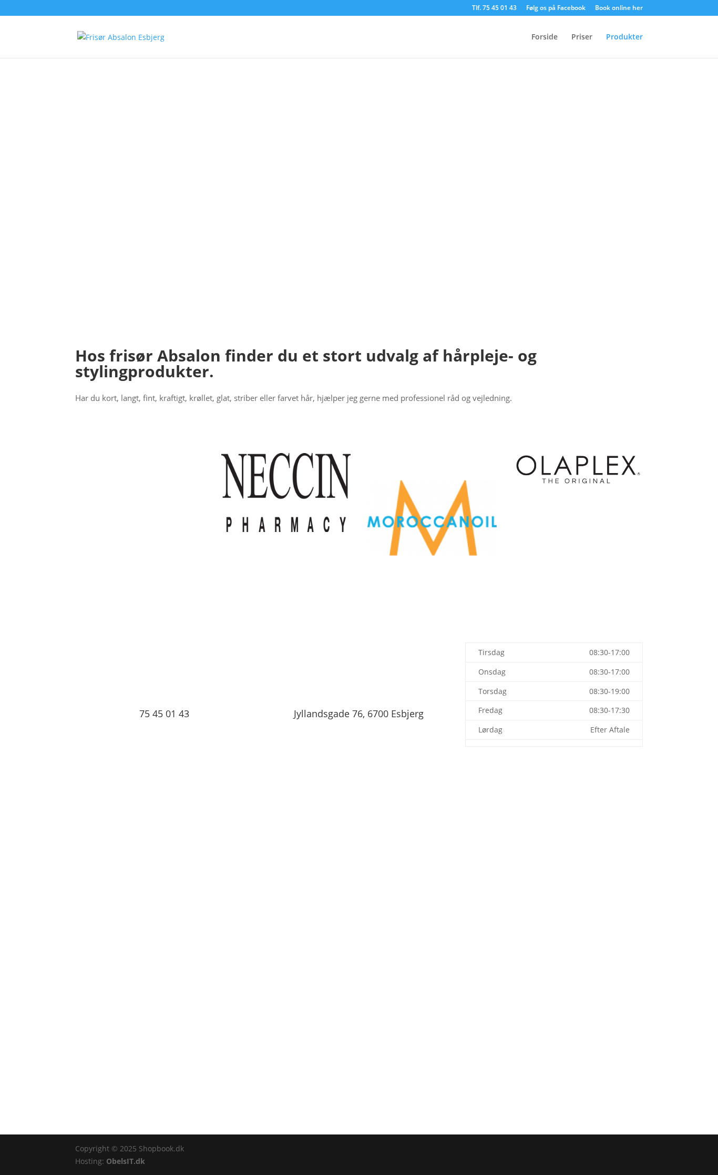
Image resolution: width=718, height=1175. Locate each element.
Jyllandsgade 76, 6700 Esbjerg (359, 713)
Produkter (624, 37)
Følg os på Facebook (556, 8)
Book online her (619, 8)
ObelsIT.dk (125, 1161)
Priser (581, 37)
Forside (544, 37)
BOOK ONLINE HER (359, 847)
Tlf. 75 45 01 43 (494, 8)
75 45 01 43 (164, 713)
